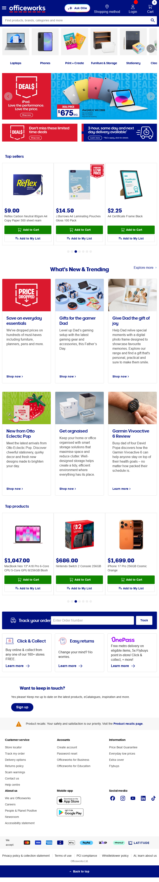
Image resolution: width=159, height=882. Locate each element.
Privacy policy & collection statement (26, 855)
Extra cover (116, 759)
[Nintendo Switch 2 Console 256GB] (79, 535)
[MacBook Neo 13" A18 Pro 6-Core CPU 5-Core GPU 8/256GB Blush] (28, 535)
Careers (10, 804)
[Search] (153, 20)
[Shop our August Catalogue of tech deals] (39, 132)
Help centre (12, 784)
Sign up (22, 707)
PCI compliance (87, 855)
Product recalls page (128, 723)
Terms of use (63, 855)
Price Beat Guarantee (123, 747)
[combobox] (79, 20)
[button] (4, 8)
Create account (67, 747)
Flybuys (114, 766)
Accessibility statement (20, 823)
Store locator (13, 747)
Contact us (12, 778)
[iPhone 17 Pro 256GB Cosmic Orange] (131, 535)
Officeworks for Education (73, 766)
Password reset (67, 753)
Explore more (143, 267)
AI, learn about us (145, 855)
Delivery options (15, 759)
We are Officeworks (18, 798)
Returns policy (14, 766)
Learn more (15, 666)
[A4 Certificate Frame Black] (131, 185)
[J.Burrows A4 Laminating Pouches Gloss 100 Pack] (79, 185)
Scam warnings (15, 772)
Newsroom (12, 816)
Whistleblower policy (115, 855)
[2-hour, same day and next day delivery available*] (119, 132)
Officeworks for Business (73, 759)
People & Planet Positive (21, 810)
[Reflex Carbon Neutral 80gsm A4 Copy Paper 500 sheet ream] (28, 185)
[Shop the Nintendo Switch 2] (79, 96)
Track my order (15, 753)
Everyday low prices (122, 753)
